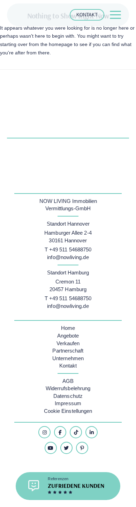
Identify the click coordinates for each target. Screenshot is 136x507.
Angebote (68, 336)
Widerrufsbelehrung (68, 388)
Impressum (68, 403)
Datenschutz (68, 396)
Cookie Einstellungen (68, 411)
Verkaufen (68, 343)
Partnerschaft (67, 351)
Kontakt (68, 366)
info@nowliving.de (68, 257)
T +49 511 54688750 (68, 249)
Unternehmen (68, 358)
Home (68, 328)
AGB (68, 381)
